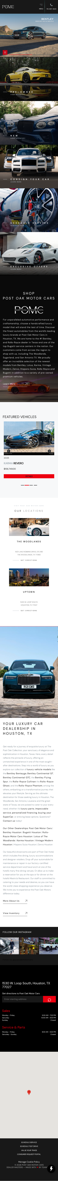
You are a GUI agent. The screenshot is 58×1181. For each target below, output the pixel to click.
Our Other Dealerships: (15, 828)
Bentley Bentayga (16, 773)
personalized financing (24, 812)
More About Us (11, 900)
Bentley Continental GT (40, 773)
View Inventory (11, 913)
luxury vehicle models (39, 769)
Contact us (9, 820)
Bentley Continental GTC (16, 777)
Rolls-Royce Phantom (30, 785)
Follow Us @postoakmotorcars (18, 959)
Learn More (9, 383)
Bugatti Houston (32, 832)
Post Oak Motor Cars (40, 828)
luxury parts (27, 808)
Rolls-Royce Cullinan (24, 781)
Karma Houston (25, 840)
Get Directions (29, 560)
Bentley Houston (12, 832)
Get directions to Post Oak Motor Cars (21, 993)
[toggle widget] (51, 1169)
